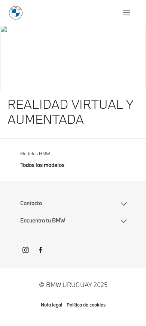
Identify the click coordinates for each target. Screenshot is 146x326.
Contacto (31, 203)
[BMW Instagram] (25, 251)
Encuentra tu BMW (42, 220)
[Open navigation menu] (127, 13)
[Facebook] (40, 251)
